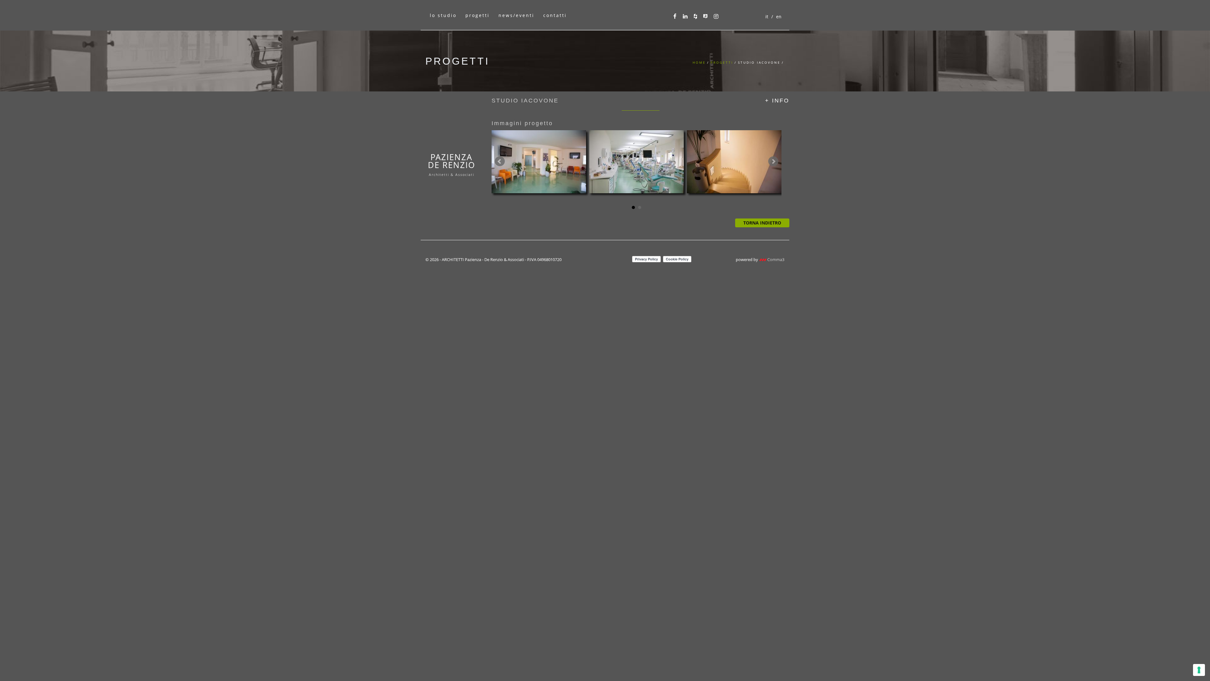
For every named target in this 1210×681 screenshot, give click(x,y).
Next (773, 161)
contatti (555, 15)
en (778, 17)
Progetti (722, 62)
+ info (777, 100)
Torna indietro (762, 223)
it (766, 17)
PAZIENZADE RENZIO (451, 164)
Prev (500, 161)
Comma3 (775, 259)
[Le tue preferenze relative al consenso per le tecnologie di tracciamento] (1199, 670)
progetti (477, 15)
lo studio (443, 15)
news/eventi (516, 15)
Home (699, 62)
